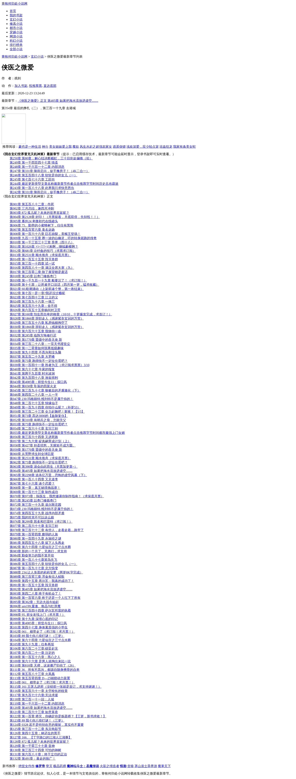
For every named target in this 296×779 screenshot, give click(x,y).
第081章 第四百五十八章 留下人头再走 (37, 542)
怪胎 (123, 766)
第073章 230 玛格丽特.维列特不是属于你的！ (41, 509)
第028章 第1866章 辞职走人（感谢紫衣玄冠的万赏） (47, 318)
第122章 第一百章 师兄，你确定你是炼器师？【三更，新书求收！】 (58, 716)
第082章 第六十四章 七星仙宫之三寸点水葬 (40, 547)
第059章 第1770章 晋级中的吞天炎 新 (36, 449)
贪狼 (130, 766)
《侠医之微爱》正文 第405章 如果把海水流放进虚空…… (58, 100)
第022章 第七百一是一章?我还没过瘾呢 (37, 293)
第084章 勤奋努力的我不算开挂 (32, 555)
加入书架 (20, 85)
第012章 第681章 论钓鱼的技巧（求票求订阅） (43, 250)
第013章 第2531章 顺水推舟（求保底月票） (40, 255)
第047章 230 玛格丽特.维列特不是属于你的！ (41, 399)
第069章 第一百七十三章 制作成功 (34, 492)
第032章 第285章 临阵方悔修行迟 (33, 335)
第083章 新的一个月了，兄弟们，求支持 (38, 551)
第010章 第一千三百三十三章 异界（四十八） (42, 242)
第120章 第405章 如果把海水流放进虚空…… (41, 707)
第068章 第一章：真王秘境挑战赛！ (35, 487)
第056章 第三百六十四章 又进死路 (34, 437)
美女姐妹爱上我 (60, 146)
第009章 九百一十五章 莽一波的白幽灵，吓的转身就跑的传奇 (53, 238)
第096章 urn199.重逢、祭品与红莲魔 (35, 606)
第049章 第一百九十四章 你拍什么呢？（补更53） (45, 407)
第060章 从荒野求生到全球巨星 (32, 454)
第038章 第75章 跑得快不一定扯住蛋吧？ (39, 360)
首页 (13, 11)
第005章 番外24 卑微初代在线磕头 (34, 221)
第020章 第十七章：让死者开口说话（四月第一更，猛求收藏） (54, 284)
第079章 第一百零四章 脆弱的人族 (34, 534)
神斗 (45, 146)
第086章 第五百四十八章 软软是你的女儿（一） (43, 564)
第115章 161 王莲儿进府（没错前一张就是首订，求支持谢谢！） (55, 686)
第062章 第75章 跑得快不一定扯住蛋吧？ (39, 462)
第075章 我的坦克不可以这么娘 (32, 517)
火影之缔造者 (109, 766)
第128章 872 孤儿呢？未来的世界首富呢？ (39, 741)
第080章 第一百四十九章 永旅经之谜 (35, 538)
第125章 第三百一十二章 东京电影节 (35, 729)
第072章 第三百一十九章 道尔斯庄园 (35, 504)
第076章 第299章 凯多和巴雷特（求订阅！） (41, 521)
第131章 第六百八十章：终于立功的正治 (38, 754)
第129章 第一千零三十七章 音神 (32, 746)
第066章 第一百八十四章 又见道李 (34, 479)
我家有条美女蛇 (184, 146)
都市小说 (16, 28)
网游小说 (16, 36)
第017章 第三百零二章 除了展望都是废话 (39, 272)
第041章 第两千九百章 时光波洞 (32, 373)
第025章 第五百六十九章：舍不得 (33, 305)
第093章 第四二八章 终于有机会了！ (35, 593)
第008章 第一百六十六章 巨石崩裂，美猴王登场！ (45, 234)
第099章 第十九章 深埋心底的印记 (34, 619)
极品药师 (59, 766)
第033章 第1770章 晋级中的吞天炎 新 (36, 339)
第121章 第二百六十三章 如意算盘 (34, 712)
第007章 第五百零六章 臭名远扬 (32, 229)
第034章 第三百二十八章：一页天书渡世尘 (40, 344)
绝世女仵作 (27, 766)
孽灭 (49, 766)
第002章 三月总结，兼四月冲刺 (32, 208)
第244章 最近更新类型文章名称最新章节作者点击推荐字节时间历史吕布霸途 (64, 183)
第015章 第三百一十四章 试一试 (32, 263)
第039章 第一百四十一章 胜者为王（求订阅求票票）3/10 (49, 365)
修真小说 (16, 23)
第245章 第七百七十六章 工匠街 (32, 179)
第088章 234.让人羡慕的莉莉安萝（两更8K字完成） (46, 572)
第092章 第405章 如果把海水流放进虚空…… (41, 589)
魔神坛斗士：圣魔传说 (83, 766)
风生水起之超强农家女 (96, 146)
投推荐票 (35, 85)
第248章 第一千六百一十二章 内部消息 (37, 166)
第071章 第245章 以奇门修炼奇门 (33, 500)
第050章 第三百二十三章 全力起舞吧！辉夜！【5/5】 (47, 411)
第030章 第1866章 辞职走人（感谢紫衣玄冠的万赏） (47, 327)
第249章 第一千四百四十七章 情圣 (34, 162)
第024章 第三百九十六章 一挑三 (32, 301)
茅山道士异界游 (146, 766)
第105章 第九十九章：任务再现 (32, 644)
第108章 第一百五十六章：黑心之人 (35, 657)
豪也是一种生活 (30, 146)
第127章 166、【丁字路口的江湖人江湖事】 (41, 737)
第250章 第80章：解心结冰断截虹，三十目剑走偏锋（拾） (51, 158)
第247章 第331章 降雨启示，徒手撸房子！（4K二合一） (49, 171)
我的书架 (16, 15)
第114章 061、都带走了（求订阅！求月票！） (42, 682)
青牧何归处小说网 (14, 3)
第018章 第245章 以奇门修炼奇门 (33, 276)
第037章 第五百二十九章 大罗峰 (32, 356)
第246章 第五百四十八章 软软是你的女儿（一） (43, 175)
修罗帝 (40, 766)
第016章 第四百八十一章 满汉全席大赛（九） (42, 267)
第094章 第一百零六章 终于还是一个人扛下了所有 (45, 597)
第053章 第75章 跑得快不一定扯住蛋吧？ (39, 424)
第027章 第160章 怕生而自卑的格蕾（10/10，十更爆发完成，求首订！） (61, 314)
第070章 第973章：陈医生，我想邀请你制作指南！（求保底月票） (57, 496)
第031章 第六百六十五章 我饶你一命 (35, 331)
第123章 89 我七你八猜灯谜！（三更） (37, 720)
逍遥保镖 (119, 146)
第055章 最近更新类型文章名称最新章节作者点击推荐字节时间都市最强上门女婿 (67, 432)
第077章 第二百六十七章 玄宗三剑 (34, 526)
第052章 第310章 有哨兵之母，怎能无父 (38, 420)
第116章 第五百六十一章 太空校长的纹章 (39, 691)
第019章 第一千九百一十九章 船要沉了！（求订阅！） (48, 280)
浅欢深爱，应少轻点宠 (142, 146)
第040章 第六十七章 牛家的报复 (32, 369)
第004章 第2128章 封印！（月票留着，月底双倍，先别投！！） (55, 217)
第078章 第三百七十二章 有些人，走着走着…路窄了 (47, 530)
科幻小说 (16, 40)
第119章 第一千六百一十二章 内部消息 (37, 703)
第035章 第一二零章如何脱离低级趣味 (37, 348)
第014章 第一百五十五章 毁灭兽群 (34, 259)
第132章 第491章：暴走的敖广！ (33, 758)
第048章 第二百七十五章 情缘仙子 (34, 403)
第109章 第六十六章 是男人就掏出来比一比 (40, 661)
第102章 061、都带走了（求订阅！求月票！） (42, 631)
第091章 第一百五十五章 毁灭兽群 (34, 585)
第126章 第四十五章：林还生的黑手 (35, 733)
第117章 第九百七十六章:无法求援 (34, 695)
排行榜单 (16, 45)
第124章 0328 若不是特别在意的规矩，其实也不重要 (47, 724)
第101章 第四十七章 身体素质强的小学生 (39, 627)
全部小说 (16, 49)
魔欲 (75, 146)
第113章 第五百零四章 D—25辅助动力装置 (40, 678)
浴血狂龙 (165, 146)
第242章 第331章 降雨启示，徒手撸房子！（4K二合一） (49, 192)
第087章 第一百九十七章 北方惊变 (34, 568)
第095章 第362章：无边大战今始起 (34, 602)
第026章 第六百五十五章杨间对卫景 (35, 310)
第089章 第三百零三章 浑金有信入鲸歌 (37, 576)
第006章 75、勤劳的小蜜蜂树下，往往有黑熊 (41, 225)
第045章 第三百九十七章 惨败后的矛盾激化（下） (45, 390)
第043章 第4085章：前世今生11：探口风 (38, 382)
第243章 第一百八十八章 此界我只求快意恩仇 (42, 188)
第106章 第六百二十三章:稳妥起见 (34, 648)
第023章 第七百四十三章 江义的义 (34, 297)
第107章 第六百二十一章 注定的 (32, 652)
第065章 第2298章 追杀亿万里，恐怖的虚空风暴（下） (48, 475)
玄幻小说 (16, 19)
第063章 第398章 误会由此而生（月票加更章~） (44, 466)
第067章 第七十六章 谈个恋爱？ (32, 483)
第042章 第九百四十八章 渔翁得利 (34, 377)
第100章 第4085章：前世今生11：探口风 (38, 623)
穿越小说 (16, 32)
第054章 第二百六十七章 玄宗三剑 (34, 428)
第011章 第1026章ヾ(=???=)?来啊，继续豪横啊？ (44, 246)
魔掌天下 (164, 766)
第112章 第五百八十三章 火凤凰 (32, 674)
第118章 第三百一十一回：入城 (32, 699)
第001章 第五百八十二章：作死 (32, 204)
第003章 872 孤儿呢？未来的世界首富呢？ (39, 212)
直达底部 (49, 85)
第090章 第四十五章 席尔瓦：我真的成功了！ (42, 581)
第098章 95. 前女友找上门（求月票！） (37, 614)
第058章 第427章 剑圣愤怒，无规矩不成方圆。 (43, 445)
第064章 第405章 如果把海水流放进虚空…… (41, 471)
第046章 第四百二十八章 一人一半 (34, 394)
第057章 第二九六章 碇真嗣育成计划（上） (40, 441)
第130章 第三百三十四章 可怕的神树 (35, 750)
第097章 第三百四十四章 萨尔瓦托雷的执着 (40, 610)
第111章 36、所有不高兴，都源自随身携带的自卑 (45, 669)
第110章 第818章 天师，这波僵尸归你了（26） (43, 665)
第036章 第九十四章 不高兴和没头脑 (35, 352)
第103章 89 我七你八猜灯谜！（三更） (37, 636)
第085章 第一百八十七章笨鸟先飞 (33, 559)
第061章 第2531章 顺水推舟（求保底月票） (40, 458)
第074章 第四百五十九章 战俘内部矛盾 (37, 513)
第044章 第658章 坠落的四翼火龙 (33, 386)
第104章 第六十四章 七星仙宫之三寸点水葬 (40, 640)
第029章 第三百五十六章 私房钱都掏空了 (39, 322)
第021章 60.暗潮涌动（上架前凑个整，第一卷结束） (47, 289)
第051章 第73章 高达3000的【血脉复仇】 (39, 416)
